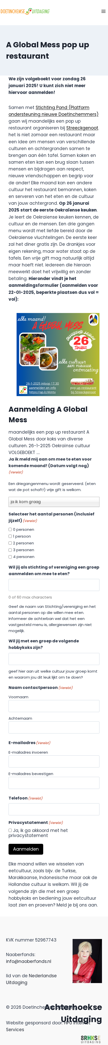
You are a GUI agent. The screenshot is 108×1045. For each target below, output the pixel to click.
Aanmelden (26, 849)
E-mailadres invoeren (28, 752)
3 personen (23, 549)
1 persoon (22, 536)
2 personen (23, 543)
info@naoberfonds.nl (28, 961)
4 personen (23, 556)
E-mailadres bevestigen (31, 773)
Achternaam (20, 718)
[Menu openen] (103, 11)
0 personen (23, 529)
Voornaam (18, 697)
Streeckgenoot (82, 128)
